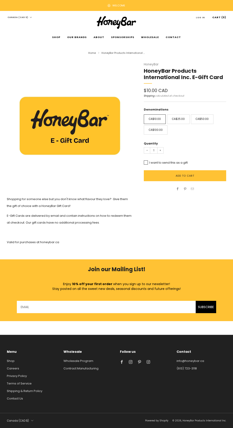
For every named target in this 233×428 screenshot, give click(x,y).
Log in (200, 17)
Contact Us (15, 398)
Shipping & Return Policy (24, 391)
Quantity (151, 143)
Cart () (219, 17)
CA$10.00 (155, 119)
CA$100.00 (156, 130)
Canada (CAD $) (18, 17)
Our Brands (77, 37)
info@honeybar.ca (190, 361)
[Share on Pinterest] (185, 189)
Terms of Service (19, 383)
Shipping (149, 96)
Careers (13, 368)
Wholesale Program (78, 361)
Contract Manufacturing (81, 368)
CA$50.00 (202, 119)
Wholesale (150, 37)
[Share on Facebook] (177, 189)
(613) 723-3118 (187, 368)
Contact (173, 37)
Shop (56, 37)
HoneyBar (151, 64)
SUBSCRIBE (206, 307)
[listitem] (116, 5)
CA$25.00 (178, 119)
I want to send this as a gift (168, 162)
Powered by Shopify (156, 420)
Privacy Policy (17, 376)
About (99, 37)
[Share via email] (192, 189)
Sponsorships (122, 37)
